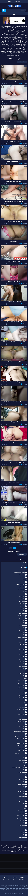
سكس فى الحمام (21, 815)
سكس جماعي (22, 760)
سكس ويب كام (21, 589)
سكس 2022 (21, 42)
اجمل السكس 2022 (8, 30)
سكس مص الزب (21, 743)
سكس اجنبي (22, 801)
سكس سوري (22, 635)
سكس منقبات (21, 714)
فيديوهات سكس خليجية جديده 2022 (19, 41)
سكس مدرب (22, 781)
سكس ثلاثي (22, 757)
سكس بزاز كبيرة (21, 683)
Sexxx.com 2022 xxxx (21, 51)
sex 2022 (23, 567)
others (24, 570)
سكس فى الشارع (21, 818)
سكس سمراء (22, 772)
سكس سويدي (21, 637)
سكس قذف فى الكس (20, 736)
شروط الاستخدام (11, 879)
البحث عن (24, 565)
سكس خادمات (21, 777)
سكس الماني (22, 603)
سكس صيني (22, 639)
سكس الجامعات (21, 810)
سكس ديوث (22, 726)
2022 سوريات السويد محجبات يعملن (10, 48)
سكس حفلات (22, 813)
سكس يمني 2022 (24, 54)
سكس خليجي (22, 627)
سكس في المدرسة (21, 822)
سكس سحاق (22, 574)
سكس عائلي (22, 837)
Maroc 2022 (12, 44)
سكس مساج (22, 741)
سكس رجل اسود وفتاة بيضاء (18, 767)
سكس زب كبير (21, 685)
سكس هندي (22, 663)
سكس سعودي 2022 (18, 30)
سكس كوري (22, 649)
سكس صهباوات (21, 709)
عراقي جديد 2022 (6, 38)
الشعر (25, 702)
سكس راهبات (22, 704)
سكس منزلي (22, 825)
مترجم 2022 (24, 26)
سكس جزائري (22, 625)
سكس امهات (22, 835)
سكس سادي (22, 794)
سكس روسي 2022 (20, 34)
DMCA (4, 879)
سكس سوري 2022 (17, 50)
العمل (25, 774)
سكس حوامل (22, 673)
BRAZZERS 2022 (20, 37)
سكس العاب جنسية (20, 721)
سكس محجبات (21, 712)
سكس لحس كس (21, 738)
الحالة (25, 671)
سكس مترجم (22, 806)
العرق (25, 765)
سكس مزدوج (22, 762)
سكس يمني (22, 668)
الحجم (25, 678)
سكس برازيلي (22, 618)
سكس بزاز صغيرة (21, 680)
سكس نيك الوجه (21, 748)
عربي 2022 (3, 54)
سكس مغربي (22, 661)
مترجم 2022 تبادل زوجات (13, 55)
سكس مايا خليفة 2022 (6, 37)
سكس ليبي (22, 656)
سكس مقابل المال (21, 745)
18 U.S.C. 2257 (14, 882)
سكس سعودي (21, 632)
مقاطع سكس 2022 (17, 52)
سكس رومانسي (21, 791)
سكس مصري (22, 659)
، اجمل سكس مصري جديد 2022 (9, 27)
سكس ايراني (22, 611)
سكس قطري (22, 647)
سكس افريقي (22, 601)
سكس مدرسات (21, 784)
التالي (10, 548)
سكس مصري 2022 (6, 26)
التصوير (24, 579)
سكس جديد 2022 (11, 32)
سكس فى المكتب (21, 820)
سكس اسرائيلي (21, 596)
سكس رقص (22, 729)
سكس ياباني (22, 666)
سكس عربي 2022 (16, 26)
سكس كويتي (22, 651)
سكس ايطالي (22, 613)
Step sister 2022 (7, 47)
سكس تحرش (22, 724)
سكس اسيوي (22, 598)
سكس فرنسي (22, 644)
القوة (25, 789)
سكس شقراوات (21, 707)
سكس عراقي (22, 642)
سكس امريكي (22, 606)
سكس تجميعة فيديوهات (19, 572)
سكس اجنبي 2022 (19, 33)
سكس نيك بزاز (21, 750)
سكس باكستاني (21, 615)
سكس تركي (22, 620)
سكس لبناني (22, 654)
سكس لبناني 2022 (12, 45)
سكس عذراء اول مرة (20, 676)
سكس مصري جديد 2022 (20, 47)
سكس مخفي (22, 586)
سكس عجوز (22, 695)
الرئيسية (22, 877)
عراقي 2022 (18, 32)
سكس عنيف (22, 796)
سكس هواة (22, 577)
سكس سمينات (21, 692)
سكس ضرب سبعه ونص (19, 731)
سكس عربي (22, 803)
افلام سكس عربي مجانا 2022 (19, 40)
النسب (24, 827)
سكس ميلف (22, 700)
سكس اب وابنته (21, 830)
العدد (25, 755)
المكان (25, 808)
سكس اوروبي (22, 608)
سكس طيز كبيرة (21, 688)
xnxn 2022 (17, 54)
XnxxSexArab (12, 893)
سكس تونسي (22, 622)
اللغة (25, 798)
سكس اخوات (22, 832)
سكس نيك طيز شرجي (20, 753)
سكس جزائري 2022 (7, 40)
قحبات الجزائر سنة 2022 (21, 29)
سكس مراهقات (21, 697)
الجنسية (24, 591)
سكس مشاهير (21, 786)
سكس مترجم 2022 (10, 51)
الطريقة (24, 716)
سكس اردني (22, 594)
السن (25, 690)
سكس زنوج (22, 770)
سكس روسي (22, 630)
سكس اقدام (22, 719)
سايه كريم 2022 (12, 34)
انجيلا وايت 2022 (14, 38)
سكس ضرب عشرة (21, 733)
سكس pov (22, 582)
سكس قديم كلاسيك (20, 584)
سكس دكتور (22, 779)
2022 (6, 34)
